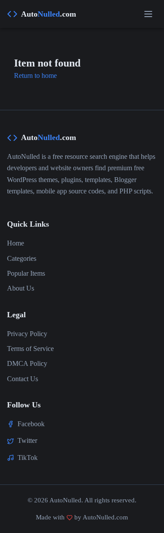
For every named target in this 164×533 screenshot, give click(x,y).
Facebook (31, 424)
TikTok (27, 457)
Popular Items (26, 273)
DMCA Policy (27, 363)
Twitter (27, 440)
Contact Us (22, 378)
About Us (20, 288)
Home (15, 243)
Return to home (35, 75)
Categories (21, 258)
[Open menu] (148, 14)
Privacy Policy (27, 333)
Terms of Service (30, 348)
